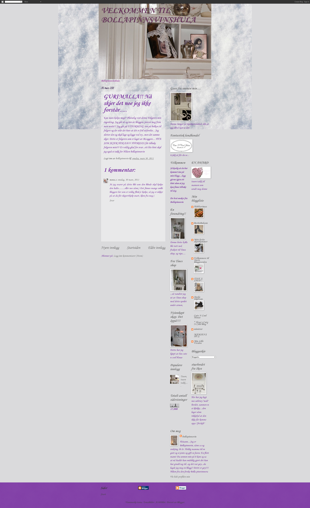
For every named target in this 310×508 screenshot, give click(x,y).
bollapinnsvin (189, 436)
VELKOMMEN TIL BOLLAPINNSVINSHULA (148, 15)
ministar (198, 329)
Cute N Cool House (200, 316)
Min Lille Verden (198, 342)
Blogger (180, 502)
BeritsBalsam (201, 223)
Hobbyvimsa (200, 206)
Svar (111, 200)
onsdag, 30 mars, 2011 (128, 179)
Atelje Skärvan (198, 298)
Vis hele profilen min (180, 476)
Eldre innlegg (156, 248)
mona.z (113, 179)
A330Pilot (160, 502)
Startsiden (133, 248)
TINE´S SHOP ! (198, 279)
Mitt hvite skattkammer (200, 240)
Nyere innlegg (110, 248)
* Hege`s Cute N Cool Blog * (201, 323)
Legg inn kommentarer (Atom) (128, 256)
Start (103, 494)
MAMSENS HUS (200, 335)
